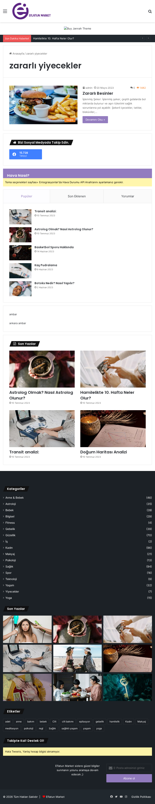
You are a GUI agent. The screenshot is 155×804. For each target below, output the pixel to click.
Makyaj (10, 554)
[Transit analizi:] (20, 216)
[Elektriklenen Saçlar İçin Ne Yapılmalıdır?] (27, 629)
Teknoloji (11, 579)
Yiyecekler (12, 591)
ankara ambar (17, 323)
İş (6, 541)
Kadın (9, 547)
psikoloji (28, 728)
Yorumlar (127, 196)
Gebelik (10, 529)
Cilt (54, 721)
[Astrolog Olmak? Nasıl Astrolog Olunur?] (20, 234)
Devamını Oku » (95, 119)
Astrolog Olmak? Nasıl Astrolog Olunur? (64, 229)
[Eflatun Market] (31, 11)
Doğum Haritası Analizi (103, 452)
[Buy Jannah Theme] (77, 28)
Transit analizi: (46, 211)
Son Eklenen (77, 196)
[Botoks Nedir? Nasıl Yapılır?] (20, 288)
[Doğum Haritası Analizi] (113, 428)
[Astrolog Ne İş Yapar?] (77, 658)
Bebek (9, 510)
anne (19, 721)
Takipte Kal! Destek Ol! (25, 741)
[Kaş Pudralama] (20, 270)
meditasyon (11, 728)
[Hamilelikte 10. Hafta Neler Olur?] (113, 369)
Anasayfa (18, 53)
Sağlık (9, 566)
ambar (13, 314)
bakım (30, 721)
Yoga (8, 597)
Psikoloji (10, 560)
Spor (8, 572)
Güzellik (10, 535)
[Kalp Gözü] (127, 687)
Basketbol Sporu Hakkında (54, 247)
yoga (99, 728)
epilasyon (84, 721)
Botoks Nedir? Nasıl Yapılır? (54, 283)
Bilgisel (9, 516)
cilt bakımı (67, 721)
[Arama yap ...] (150, 12)
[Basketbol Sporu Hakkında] (20, 252)
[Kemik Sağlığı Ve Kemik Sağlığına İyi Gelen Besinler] (77, 687)
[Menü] (5, 12)
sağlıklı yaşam (70, 728)
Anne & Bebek (14, 497)
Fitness (10, 522)
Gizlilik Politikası (141, 796)
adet (7, 721)
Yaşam (9, 585)
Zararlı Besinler (98, 93)
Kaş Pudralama (46, 265)
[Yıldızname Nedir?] (27, 687)
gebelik (100, 721)
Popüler (26, 196)
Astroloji (10, 504)
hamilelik (115, 721)
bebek (43, 721)
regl (41, 728)
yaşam (87, 728)
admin (89, 87)
